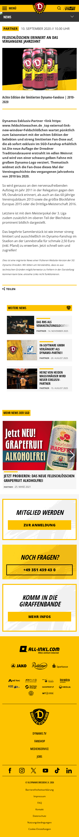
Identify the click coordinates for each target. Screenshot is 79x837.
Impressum (40, 796)
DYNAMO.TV (39, 733)
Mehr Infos (39, 616)
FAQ (39, 802)
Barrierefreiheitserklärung (40, 789)
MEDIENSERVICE (39, 749)
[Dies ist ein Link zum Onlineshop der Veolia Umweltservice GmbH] (64, 686)
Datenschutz (39, 816)
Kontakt (39, 809)
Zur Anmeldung (39, 525)
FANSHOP (39, 741)
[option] (39, 455)
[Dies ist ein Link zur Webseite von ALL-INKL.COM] (39, 650)
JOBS (39, 756)
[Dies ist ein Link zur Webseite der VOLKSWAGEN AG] (31, 693)
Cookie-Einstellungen (39, 829)
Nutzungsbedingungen (39, 822)
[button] (59, 8)
